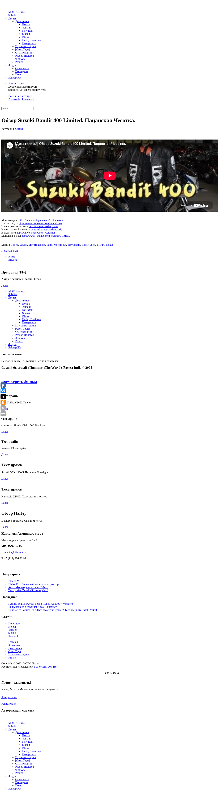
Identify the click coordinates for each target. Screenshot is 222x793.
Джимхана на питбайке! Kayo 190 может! (33, 606)
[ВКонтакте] (4, 717)
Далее (4, 285)
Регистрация (24, 96)
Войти (12, 96)
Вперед (12, 259)
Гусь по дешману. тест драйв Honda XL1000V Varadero (40, 603)
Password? (14, 99)
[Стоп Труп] (22, 49)
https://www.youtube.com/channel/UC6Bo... (46, 235)
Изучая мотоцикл (25, 46)
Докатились (22, 21)
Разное (19, 61)
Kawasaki (27, 30)
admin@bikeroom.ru (16, 552)
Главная (13, 641)
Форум (12, 65)
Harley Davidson (31, 40)
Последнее (21, 71)
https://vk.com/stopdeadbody (46, 229)
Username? (28, 99)
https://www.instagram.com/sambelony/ (40, 223)
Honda (26, 24)
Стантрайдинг (23, 52)
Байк (49, 244)
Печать (5, 250)
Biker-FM (13, 580)
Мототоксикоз (36, 244)
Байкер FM (14, 77)
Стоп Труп (14, 651)
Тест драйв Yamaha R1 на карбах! (28, 590)
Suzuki (26, 33)
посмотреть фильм (19, 381)
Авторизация (16, 83)
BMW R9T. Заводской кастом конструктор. (33, 584)
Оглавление (22, 68)
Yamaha (26, 27)
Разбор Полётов (24, 55)
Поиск (19, 74)
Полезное (14, 623)
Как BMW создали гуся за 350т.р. (28, 587)
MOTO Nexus (16, 13)
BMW (25, 36)
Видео (12, 18)
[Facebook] (1, 717)
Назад (11, 256)
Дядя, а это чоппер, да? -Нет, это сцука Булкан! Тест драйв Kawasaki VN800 (53, 609)
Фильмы (20, 58)
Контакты (14, 645)
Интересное (29, 43)
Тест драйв (73, 244)
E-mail (14, 250)
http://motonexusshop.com (43, 226)
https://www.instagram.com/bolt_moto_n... (42, 220)
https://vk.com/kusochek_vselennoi (35, 232)
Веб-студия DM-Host (46, 666)
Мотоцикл (60, 244)
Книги (12, 657)
